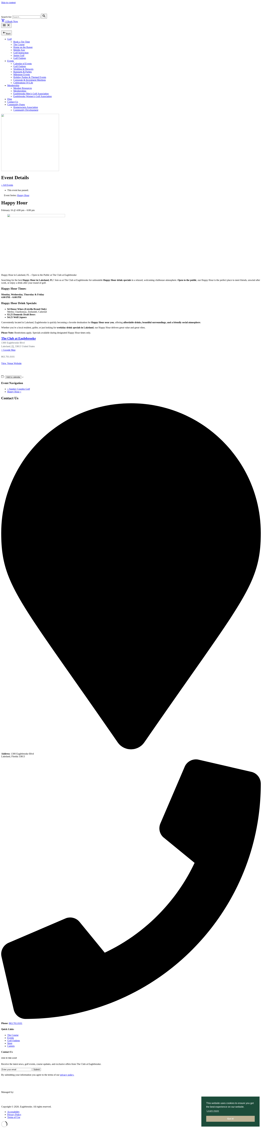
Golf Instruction (21, 52)
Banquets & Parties (22, 71)
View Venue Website (11, 363)
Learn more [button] (213, 1111)
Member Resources (22, 88)
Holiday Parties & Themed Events (29, 77)
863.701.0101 (15, 1023)
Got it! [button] (230, 1118)
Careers (11, 1046)
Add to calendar (13, 377)
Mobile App (19, 50)
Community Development (25, 110)
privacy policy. (67, 1075)
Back (6, 32)
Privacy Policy (14, 1114)
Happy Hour (14, 391)
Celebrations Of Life (23, 82)
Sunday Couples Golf (18, 389)
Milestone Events (21, 74)
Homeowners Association (25, 107)
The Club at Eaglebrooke (18, 338)
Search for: (6, 17)
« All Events (7, 185)
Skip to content (8, 2)
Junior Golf (18, 55)
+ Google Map (8, 350)
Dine (9, 99)
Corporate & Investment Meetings (29, 80)
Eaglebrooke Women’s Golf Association (32, 96)
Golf (9, 39)
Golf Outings (19, 58)
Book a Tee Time (21, 41)
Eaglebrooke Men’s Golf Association (31, 93)
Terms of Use (13, 1117)
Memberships (19, 91)
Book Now (12, 21)
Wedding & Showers (23, 69)
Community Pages (16, 104)
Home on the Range (23, 47)
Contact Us (12, 102)
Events (10, 61)
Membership (13, 85)
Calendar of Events (22, 63)
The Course (19, 44)
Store (9, 1043)
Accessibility (13, 1112)
